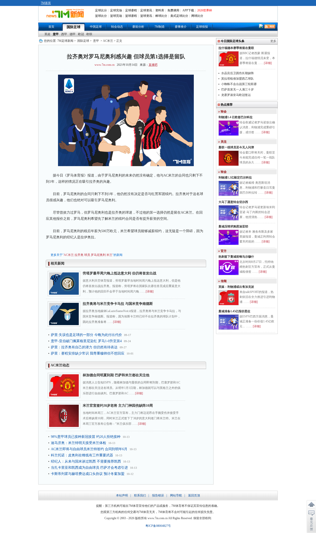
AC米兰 (69, 255)
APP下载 (188, 10)
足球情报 (202, 26)
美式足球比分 (179, 16)
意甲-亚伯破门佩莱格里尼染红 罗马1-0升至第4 (86, 341)
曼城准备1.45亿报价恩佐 (234, 311)
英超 (47, 34)
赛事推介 (181, 26)
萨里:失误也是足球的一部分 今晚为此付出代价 (86, 335)
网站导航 (176, 495)
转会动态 (117, 26)
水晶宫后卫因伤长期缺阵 (237, 73)
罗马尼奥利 (98, 255)
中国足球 (96, 26)
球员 (87, 255)
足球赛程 (131, 10)
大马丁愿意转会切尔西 (233, 202)
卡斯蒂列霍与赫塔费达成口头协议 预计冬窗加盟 (87, 474)
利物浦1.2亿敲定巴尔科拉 (235, 177)
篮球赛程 (131, 16)
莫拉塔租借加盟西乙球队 (237, 78)
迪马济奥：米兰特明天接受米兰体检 (78, 443)
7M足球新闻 (65, 41)
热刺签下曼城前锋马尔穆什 (236, 256)
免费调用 (173, 10)
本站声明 (122, 495)
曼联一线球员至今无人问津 (236, 147)
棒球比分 (161, 16)
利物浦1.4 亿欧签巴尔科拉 (235, 117)
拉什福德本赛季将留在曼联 (236, 48)
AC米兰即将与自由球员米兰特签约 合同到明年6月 (89, 449)
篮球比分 (101, 16)
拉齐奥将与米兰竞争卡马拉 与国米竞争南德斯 (118, 304)
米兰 (109, 255)
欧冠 (81, 34)
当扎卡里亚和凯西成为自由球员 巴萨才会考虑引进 (89, 467)
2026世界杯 (204, 10)
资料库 (159, 10)
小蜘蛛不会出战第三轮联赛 (239, 84)
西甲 (64, 34)
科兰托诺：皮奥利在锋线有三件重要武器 (82, 455)
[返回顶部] (311, 504)
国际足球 (73, 27)
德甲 (73, 34)
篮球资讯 (146, 16)
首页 (51, 26)
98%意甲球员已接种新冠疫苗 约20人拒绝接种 (85, 437)
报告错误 (158, 495)
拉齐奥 (79, 255)
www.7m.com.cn (105, 65)
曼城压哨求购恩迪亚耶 (233, 226)
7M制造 (160, 26)
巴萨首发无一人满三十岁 (237, 89)
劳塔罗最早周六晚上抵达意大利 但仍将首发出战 (119, 273)
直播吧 (153, 65)
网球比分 (197, 16)
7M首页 (46, 3)
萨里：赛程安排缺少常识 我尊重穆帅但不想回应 (87, 353)
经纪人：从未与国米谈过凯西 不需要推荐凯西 (86, 461)
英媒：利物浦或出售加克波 (236, 287)
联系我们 (140, 495)
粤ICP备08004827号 (158, 526)
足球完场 (116, 10)
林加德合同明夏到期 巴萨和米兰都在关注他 (116, 375)
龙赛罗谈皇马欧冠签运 (236, 95)
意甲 (56, 34)
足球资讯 (146, 10)
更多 (273, 41)
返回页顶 (194, 495)
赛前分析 (138, 26)
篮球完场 (116, 16)
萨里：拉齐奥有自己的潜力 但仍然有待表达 (84, 347)
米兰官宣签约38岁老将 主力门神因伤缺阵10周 (118, 405)
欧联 (89, 34)
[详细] (150, 291)
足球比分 (101, 10)
